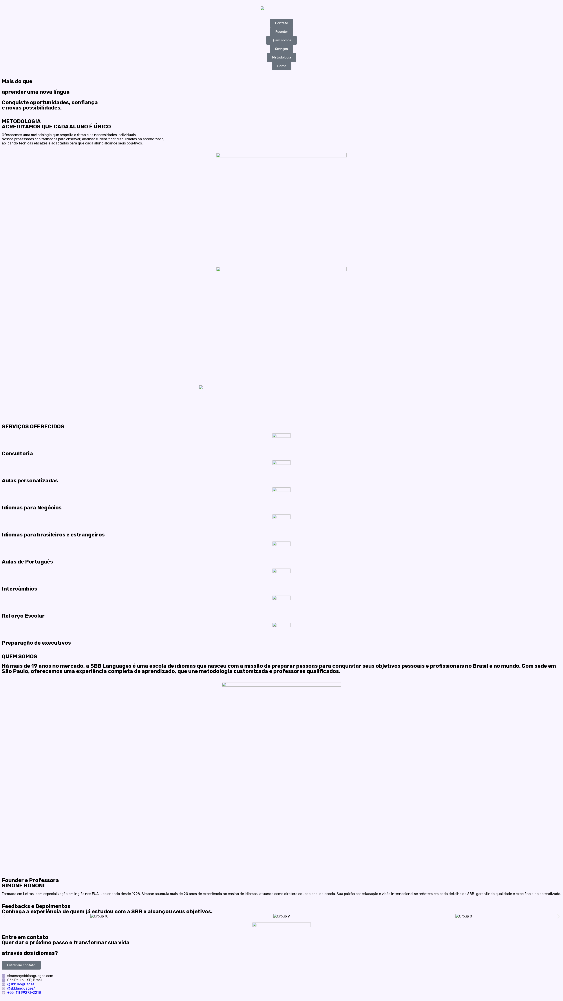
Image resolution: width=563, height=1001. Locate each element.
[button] (4, 916)
